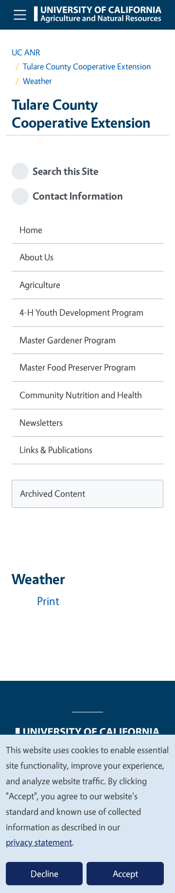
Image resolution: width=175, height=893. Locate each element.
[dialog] (87, 813)
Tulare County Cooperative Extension (87, 66)
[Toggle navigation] (20, 14)
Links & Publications (55, 449)
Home (30, 230)
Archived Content (52, 493)
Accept (125, 873)
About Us (36, 257)
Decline (44, 873)
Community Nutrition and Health (80, 395)
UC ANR (26, 52)
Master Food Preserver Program (77, 367)
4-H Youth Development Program (81, 312)
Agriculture (39, 284)
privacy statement (39, 842)
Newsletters (41, 422)
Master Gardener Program (67, 340)
